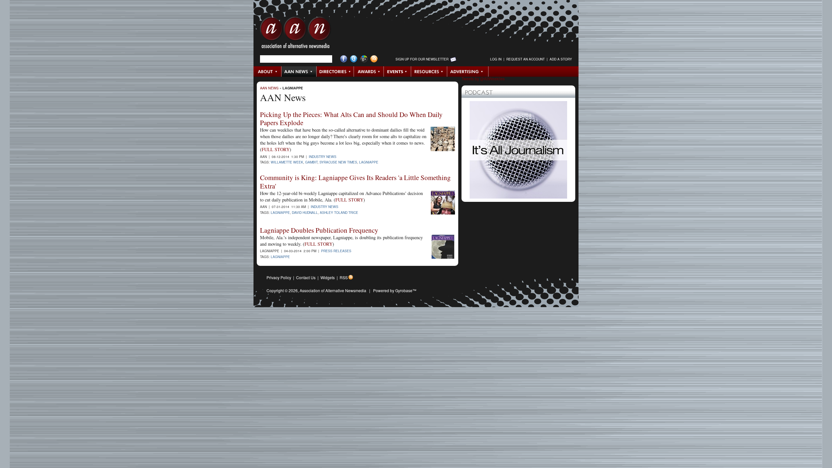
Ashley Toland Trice (339, 212)
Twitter (354, 59)
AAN (295, 34)
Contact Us (306, 277)
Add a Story (561, 59)
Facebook (343, 59)
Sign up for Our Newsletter (422, 59)
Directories (335, 71)
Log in (495, 59)
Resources (429, 71)
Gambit (311, 162)
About (268, 71)
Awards (369, 71)
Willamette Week (287, 162)
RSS (344, 277)
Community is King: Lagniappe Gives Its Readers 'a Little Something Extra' (355, 181)
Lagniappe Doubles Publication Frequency (319, 230)
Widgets (327, 277)
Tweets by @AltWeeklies (483, 78)
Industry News (322, 156)
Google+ (364, 59)
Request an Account (525, 59)
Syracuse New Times (338, 162)
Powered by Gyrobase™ (394, 290)
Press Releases (336, 250)
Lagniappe (292, 87)
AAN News (299, 71)
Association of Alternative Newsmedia (333, 290)
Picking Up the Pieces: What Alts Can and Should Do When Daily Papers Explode (351, 118)
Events (397, 71)
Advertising (467, 71)
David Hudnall (305, 212)
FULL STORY (276, 149)
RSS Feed (374, 59)
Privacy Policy (278, 277)
